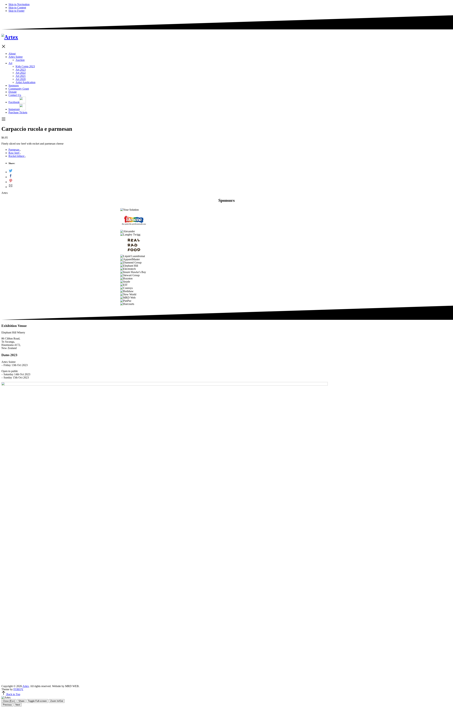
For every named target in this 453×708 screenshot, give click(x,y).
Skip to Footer (16, 10)
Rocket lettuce (16, 156)
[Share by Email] (230, 186)
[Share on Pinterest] (230, 181)
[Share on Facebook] (230, 176)
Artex (25, 686)
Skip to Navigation (19, 4)
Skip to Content (17, 7)
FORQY (18, 689)
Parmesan (14, 149)
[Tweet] (230, 171)
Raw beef (14, 152)
